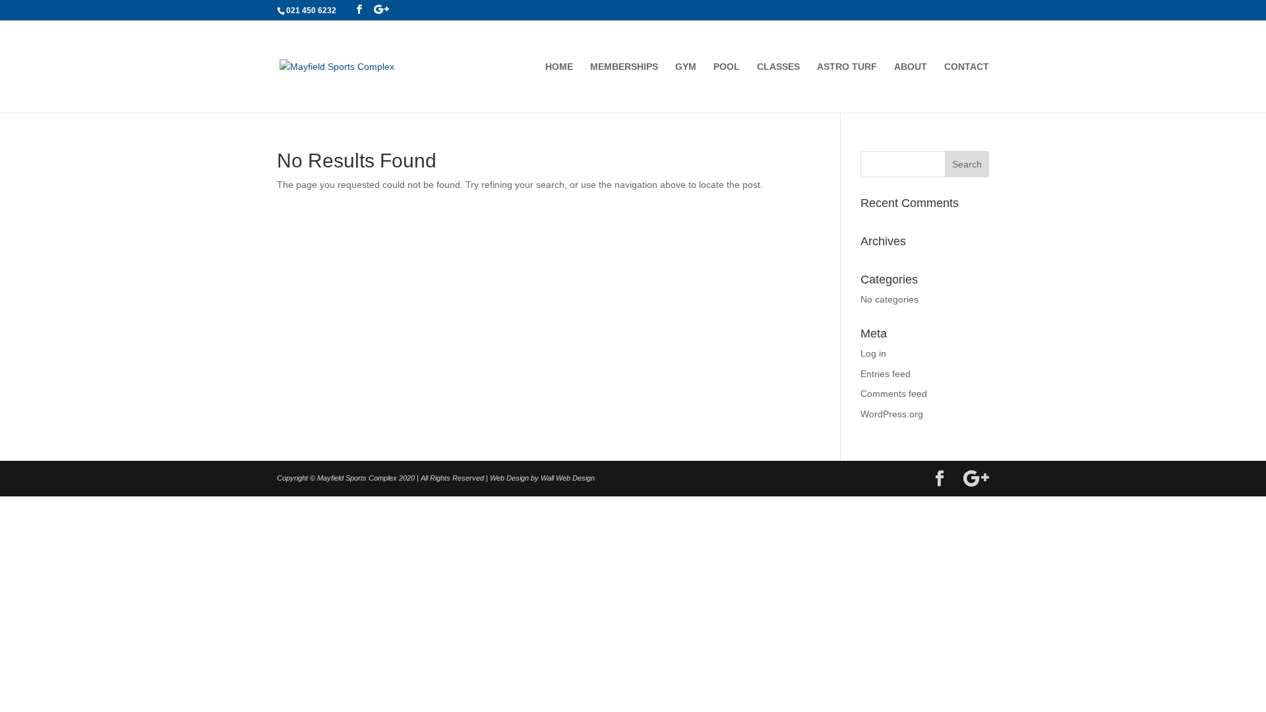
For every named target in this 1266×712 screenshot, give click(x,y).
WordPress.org (891, 414)
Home (559, 67)
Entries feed (885, 374)
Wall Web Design (568, 478)
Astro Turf (847, 67)
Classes (778, 67)
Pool (726, 67)
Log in (873, 353)
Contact (966, 67)
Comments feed (893, 393)
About (910, 67)
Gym (685, 67)
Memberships (624, 67)
